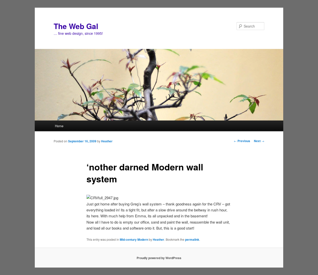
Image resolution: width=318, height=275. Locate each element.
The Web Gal (76, 26)
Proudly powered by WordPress (159, 258)
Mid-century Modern (134, 239)
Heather (107, 141)
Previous (242, 141)
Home (59, 125)
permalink (192, 239)
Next (259, 141)
